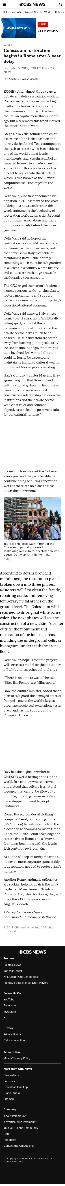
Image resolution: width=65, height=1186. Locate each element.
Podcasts (9, 1081)
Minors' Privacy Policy (17, 1058)
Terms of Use (12, 1052)
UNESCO (11, 777)
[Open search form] (60, 4)
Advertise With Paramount (20, 1121)
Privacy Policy (12, 1034)
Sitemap (9, 1099)
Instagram (10, 1011)
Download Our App (16, 1087)
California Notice (14, 1040)
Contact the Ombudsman (19, 1145)
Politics (59, 12)
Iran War (17, 12)
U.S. (5, 12)
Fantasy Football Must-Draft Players (26, 982)
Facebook (10, 1005)
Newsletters (11, 1075)
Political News (12, 964)
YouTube (9, 999)
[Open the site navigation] (11, 4)
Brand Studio (12, 1093)
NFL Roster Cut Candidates (21, 976)
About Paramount (15, 1116)
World (47, 12)
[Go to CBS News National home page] (33, 4)
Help (7, 1133)
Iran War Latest (13, 970)
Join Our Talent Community (21, 1127)
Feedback (10, 1139)
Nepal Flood (33, 12)
